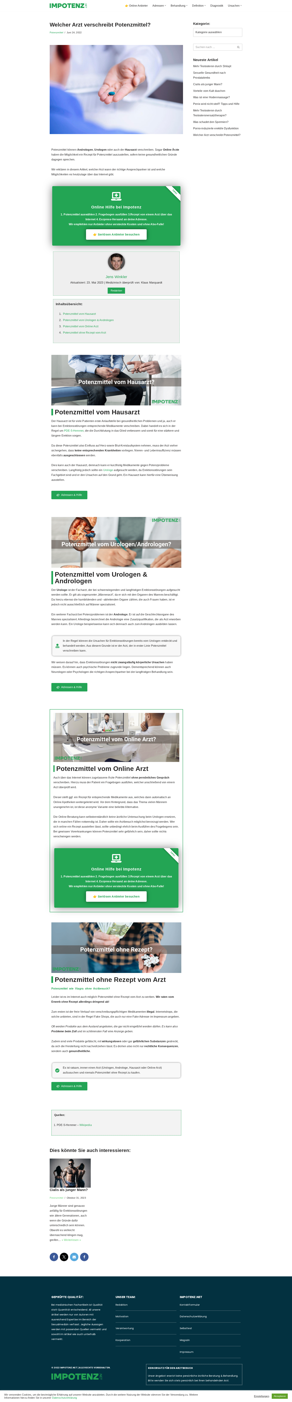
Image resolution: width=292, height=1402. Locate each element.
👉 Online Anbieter (136, 5)
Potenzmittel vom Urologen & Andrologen (88, 320)
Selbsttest (186, 1328)
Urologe (108, 470)
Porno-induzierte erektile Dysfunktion (216, 128)
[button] (165, 5)
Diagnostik (216, 5)
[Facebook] (54, 1257)
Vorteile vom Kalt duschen (209, 90)
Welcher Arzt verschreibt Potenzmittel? (217, 135)
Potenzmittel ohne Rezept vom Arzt (84, 332)
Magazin (185, 1340)
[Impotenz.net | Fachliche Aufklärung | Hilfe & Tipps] (68, 5)
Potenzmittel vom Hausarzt (79, 313)
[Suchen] (238, 47)
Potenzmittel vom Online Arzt (81, 326)
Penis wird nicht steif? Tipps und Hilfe (216, 103)
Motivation (122, 1316)
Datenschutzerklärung (193, 1316)
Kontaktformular (190, 1304)
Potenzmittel (56, 32)
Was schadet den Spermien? (210, 122)
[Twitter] (64, 1257)
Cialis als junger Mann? (69, 1190)
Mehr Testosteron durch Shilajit (212, 66)
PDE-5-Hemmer (73, 430)
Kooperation (123, 1340)
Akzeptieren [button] (280, 1396)
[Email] (74, 1257)
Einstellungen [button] (261, 1396)
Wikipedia (85, 1125)
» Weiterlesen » (71, 1240)
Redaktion (116, 290)
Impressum (186, 1352)
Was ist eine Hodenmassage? (211, 97)
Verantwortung (125, 1328)
